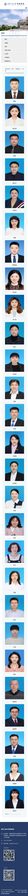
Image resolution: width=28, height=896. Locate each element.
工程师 (6, 53)
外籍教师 (7, 57)
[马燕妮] (14, 442)
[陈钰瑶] (14, 114)
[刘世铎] (14, 360)
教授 (6, 39)
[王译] (14, 633)
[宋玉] (14, 551)
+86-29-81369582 (8, 840)
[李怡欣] (14, 278)
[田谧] (14, 578)
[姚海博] (14, 715)
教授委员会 (7, 61)
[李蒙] (14, 224)
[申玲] (14, 524)
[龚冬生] (14, 169)
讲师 (6, 46)
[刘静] (14, 387)
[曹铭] (14, 87)
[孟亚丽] (14, 469)
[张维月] (14, 797)
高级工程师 (7, 50)
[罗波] (14, 415)
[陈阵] (14, 142)
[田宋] (14, 606)
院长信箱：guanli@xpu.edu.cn (11, 843)
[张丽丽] (14, 769)
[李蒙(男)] (14, 251)
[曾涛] (14, 742)
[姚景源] (14, 688)
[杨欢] (14, 660)
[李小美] (14, 306)
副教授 (6, 43)
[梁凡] (14, 333)
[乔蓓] (14, 497)
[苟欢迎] (14, 196)
